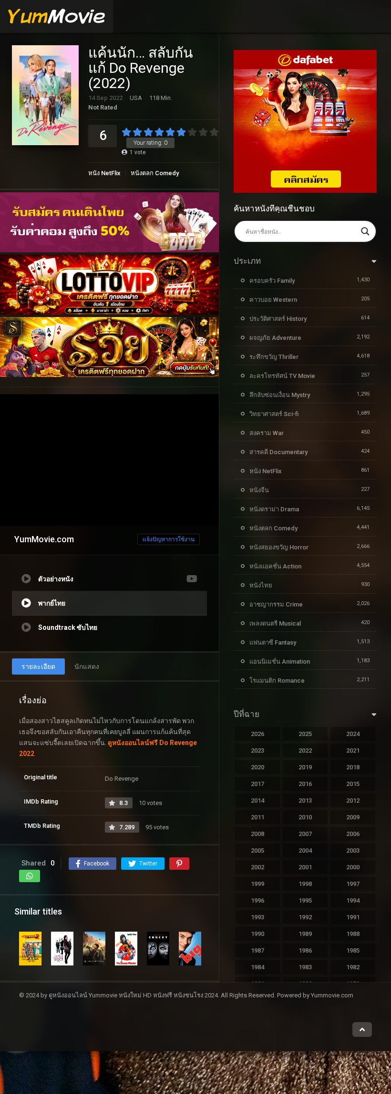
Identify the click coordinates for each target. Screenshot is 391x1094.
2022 (305, 750)
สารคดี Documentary (278, 452)
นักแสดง (86, 666)
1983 (305, 967)
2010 (305, 817)
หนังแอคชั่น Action (275, 566)
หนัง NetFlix (104, 173)
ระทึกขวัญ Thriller (273, 356)
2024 (353, 733)
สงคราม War (266, 433)
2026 (257, 733)
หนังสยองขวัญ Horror (279, 547)
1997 (353, 883)
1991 (353, 917)
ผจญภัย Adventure (275, 337)
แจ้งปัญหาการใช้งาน (169, 539)
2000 (353, 867)
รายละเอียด (38, 666)
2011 (257, 817)
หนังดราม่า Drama (274, 509)
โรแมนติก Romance (277, 680)
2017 (257, 783)
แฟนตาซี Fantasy (272, 642)
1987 (257, 950)
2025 (305, 733)
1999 (257, 883)
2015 (353, 783)
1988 (353, 933)
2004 (305, 850)
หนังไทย (260, 585)
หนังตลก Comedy (155, 173)
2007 (305, 833)
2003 (353, 850)
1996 (257, 900)
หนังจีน (259, 490)
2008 (257, 833)
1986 (305, 950)
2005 (257, 850)
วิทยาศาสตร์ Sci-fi (273, 414)
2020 (257, 767)
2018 (353, 767)
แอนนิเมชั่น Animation (279, 661)
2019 (305, 767)
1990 (257, 933)
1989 (305, 933)
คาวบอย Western (273, 299)
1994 (353, 900)
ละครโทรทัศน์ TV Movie (282, 375)
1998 (305, 883)
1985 (353, 950)
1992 (305, 917)
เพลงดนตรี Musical (275, 623)
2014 (257, 800)
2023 (257, 750)
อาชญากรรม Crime (276, 604)
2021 (353, 750)
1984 (257, 967)
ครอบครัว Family (272, 280)
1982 (353, 967)
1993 (257, 917)
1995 (305, 900)
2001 (305, 867)
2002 (257, 867)
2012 (353, 800)
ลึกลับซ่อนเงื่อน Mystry (279, 394)
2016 (305, 783)
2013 (305, 800)
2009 (353, 817)
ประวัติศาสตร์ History (278, 318)
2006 (353, 833)
